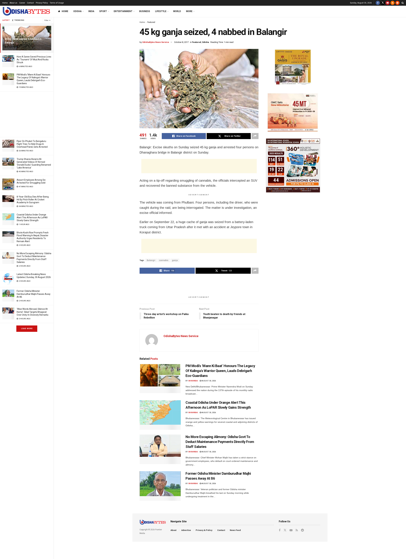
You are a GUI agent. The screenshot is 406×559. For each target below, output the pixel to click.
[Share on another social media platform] (255, 136)
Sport (103, 11)
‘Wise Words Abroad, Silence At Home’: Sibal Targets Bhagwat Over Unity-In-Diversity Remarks (32, 312)
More (189, 11)
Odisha (77, 11)
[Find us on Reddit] (397, 3)
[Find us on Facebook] (378, 3)
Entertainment (123, 11)
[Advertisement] (27, 114)
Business (144, 11)
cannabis (163, 260)
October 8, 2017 (181, 42)
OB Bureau (193, 381)
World (177, 11)
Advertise (186, 530)
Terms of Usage (57, 3)
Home (5, 3)
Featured (151, 22)
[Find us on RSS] (392, 3)
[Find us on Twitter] (383, 3)
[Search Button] (403, 3)
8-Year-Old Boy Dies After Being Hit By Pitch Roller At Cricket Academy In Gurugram (33, 199)
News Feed (235, 530)
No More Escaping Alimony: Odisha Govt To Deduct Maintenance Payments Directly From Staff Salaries (220, 442)
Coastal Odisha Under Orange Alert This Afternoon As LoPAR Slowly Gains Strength (32, 217)
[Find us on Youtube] (388, 3)
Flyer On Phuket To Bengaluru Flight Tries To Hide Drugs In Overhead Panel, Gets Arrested (32, 144)
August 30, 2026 (208, 381)
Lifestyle (160, 11)
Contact (30, 3)
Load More (27, 329)
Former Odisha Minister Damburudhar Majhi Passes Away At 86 (33, 294)
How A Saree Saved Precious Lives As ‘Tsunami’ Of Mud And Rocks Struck (34, 59)
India (91, 11)
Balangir (151, 260)
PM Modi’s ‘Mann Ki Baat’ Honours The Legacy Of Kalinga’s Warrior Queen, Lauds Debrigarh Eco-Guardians (220, 371)
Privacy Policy (42, 3)
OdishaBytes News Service (155, 42)
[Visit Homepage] (26, 11)
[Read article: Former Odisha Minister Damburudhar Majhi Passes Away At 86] (160, 486)
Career (22, 3)
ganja (175, 260)
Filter (46, 20)
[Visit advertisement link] (293, 68)
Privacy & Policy (204, 530)
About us (13, 3)
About (173, 530)
